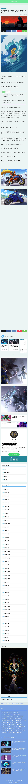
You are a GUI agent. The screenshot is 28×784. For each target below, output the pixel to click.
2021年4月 (6, 596)
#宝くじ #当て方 (20, 716)
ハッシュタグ (12, 728)
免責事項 (18, 780)
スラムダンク (15, 726)
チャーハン (22, 726)
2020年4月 (6, 633)
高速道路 (20, 732)
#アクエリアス (5, 712)
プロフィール (14, 454)
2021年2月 (6, 602)
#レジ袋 (12, 716)
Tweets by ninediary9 (6, 699)
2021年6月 (6, 589)
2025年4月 (6, 513)
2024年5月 (6, 516)
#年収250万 (4, 718)
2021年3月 (6, 599)
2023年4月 (6, 537)
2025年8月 (6, 503)
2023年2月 (6, 544)
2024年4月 (6, 520)
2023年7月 (6, 530)
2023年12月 (7, 523)
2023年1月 (6, 547)
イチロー (20, 724)
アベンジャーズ (13, 724)
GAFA (11, 718)
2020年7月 (6, 623)
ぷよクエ (19, 722)
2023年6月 (6, 534)
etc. (5, 469)
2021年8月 (6, 582)
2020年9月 (6, 616)
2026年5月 (6, 496)
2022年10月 (7, 558)
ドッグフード (5, 728)
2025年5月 (6, 509)
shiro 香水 (19, 720)
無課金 (10, 732)
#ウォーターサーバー (14, 712)
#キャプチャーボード (6, 714)
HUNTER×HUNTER (18, 718)
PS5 (13, 720)
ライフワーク (4, 8)
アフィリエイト (8, 472)
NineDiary (14, 1)
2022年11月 (7, 554)
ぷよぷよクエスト (11, 722)
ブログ (4, 730)
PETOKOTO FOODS (6, 720)
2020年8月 (6, 620)
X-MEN (4, 722)
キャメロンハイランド (6, 726)
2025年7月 (6, 506)
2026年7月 (6, 492)
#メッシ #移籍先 (5, 716)
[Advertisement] (14, 268)
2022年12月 (7, 551)
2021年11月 (7, 575)
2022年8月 (6, 561)
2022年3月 (6, 568)
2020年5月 (6, 630)
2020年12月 (7, 606)
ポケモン (17, 730)
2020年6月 (6, 626)
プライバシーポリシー (11, 780)
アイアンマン (5, 724)
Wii (24, 720)
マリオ (23, 730)
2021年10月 (7, 578)
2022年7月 (6, 565)
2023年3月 (6, 540)
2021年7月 (6, 585)
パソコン (19, 728)
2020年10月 (7, 613)
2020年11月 (7, 609)
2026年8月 (6, 489)
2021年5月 (6, 592)
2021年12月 (7, 571)
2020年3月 (6, 637)
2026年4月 (6, 499)
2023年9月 (6, 527)
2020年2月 (6, 640)
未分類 (5, 479)
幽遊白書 (4, 732)
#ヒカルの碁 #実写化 (16, 714)
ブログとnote (10, 730)
